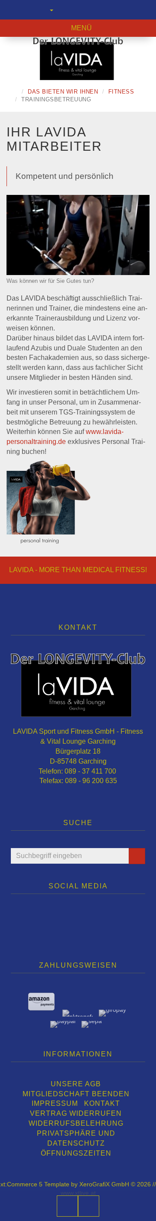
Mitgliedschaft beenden (76, 1094)
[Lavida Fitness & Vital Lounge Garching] (78, 58)
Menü (80, 28)
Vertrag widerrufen (76, 1113)
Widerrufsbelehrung (76, 1123)
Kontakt (102, 1103)
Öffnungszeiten (76, 1153)
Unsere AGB (76, 1084)
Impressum (55, 1103)
